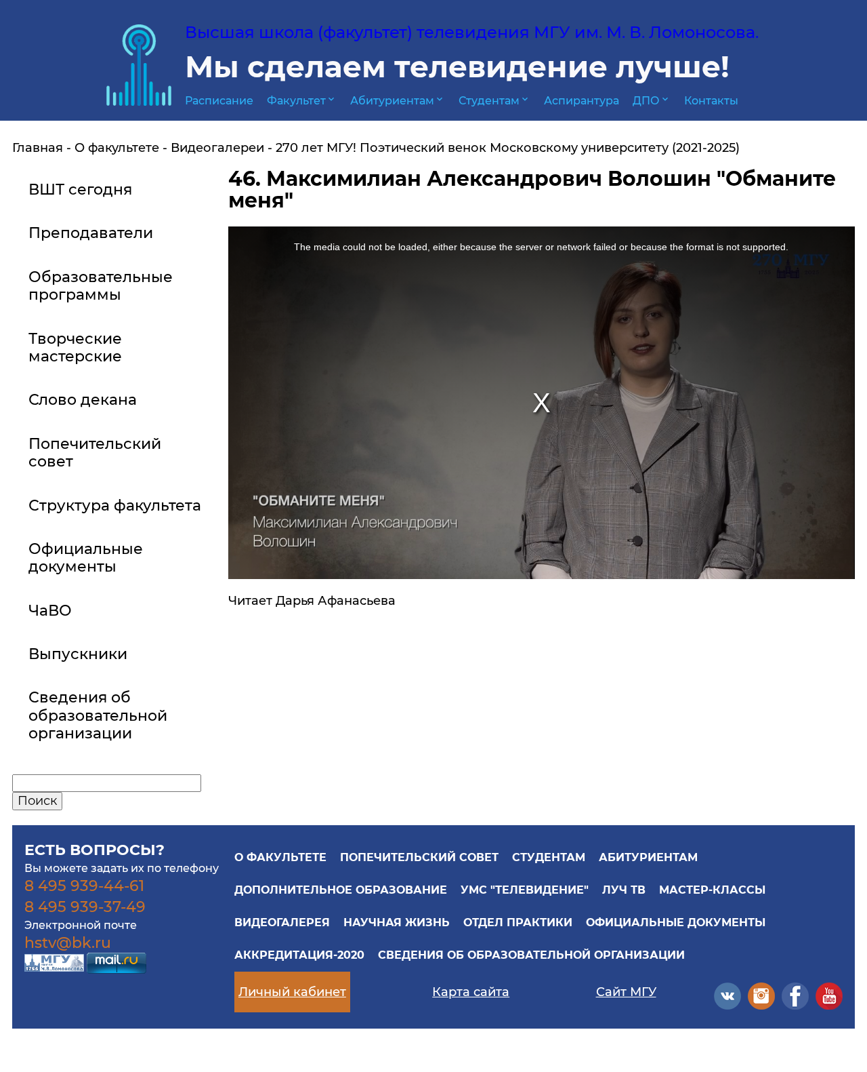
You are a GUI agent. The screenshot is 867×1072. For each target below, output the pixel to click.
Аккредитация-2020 (299, 955)
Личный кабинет (292, 992)
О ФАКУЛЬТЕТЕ (280, 857)
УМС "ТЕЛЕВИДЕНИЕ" (525, 890)
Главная (37, 147)
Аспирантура (581, 100)
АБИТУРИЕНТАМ (648, 857)
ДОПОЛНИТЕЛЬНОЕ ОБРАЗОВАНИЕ (340, 890)
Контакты (711, 100)
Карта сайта (470, 992)
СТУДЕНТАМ (548, 857)
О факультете (117, 147)
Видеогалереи (217, 147)
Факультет (302, 100)
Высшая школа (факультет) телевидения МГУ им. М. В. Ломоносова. (472, 32)
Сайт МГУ (626, 992)
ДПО (652, 100)
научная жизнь (396, 922)
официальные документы (675, 922)
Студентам (494, 100)
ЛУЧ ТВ (624, 890)
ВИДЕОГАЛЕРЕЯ (282, 922)
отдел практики (517, 922)
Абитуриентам (397, 100)
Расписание (219, 100)
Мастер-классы (712, 890)
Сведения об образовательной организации (531, 955)
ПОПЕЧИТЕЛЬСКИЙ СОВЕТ (419, 857)
